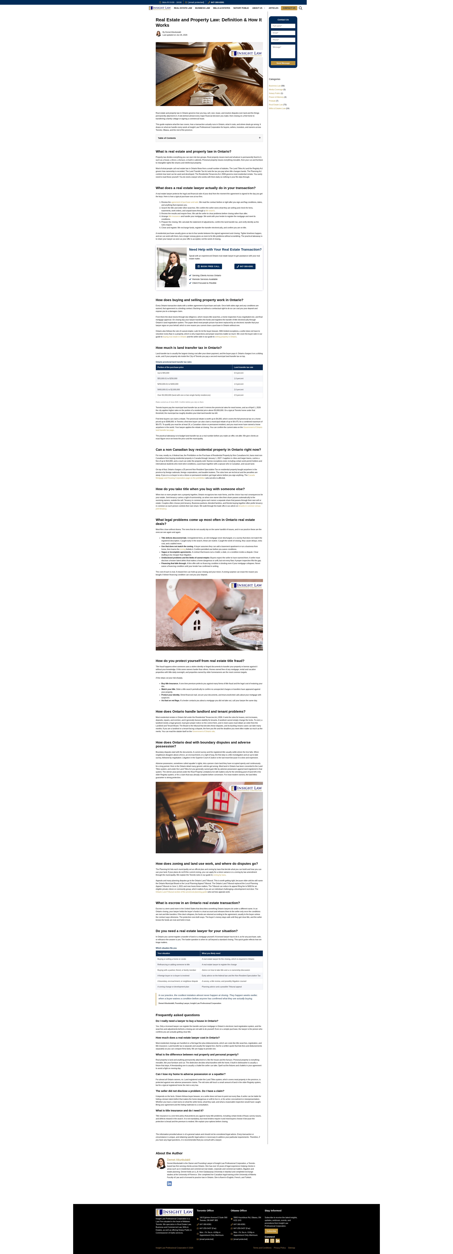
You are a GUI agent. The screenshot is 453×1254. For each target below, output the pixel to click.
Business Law (202, 8)
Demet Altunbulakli (178, 1159)
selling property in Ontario (226, 337)
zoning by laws (219, 875)
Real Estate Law (183, 8)
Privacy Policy (280, 1248)
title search (210, 211)
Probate (272, 101)
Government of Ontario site (203, 731)
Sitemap (291, 1248)
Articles (273, 8)
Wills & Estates (221, 8)
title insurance (174, 216)
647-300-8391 (217, 2)
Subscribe (271, 1231)
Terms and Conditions (262, 1248)
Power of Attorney (276, 97)
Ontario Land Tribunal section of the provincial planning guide (181, 892)
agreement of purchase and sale (184, 202)
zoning (183, 549)
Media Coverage (276, 90)
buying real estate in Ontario (174, 337)
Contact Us (289, 8)
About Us (257, 8)
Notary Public (241, 8)
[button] (300, 8)
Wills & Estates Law (277, 108)
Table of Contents (167, 138)
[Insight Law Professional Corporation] (160, 8)
